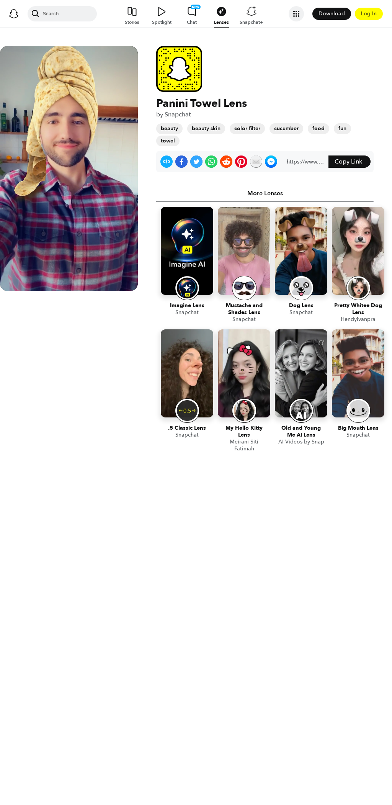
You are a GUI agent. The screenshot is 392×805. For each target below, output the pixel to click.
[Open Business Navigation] (296, 13)
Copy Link (348, 161)
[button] (166, 161)
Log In (369, 13)
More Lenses (265, 193)
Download (331, 13)
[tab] (265, 193)
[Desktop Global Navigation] (13, 14)
